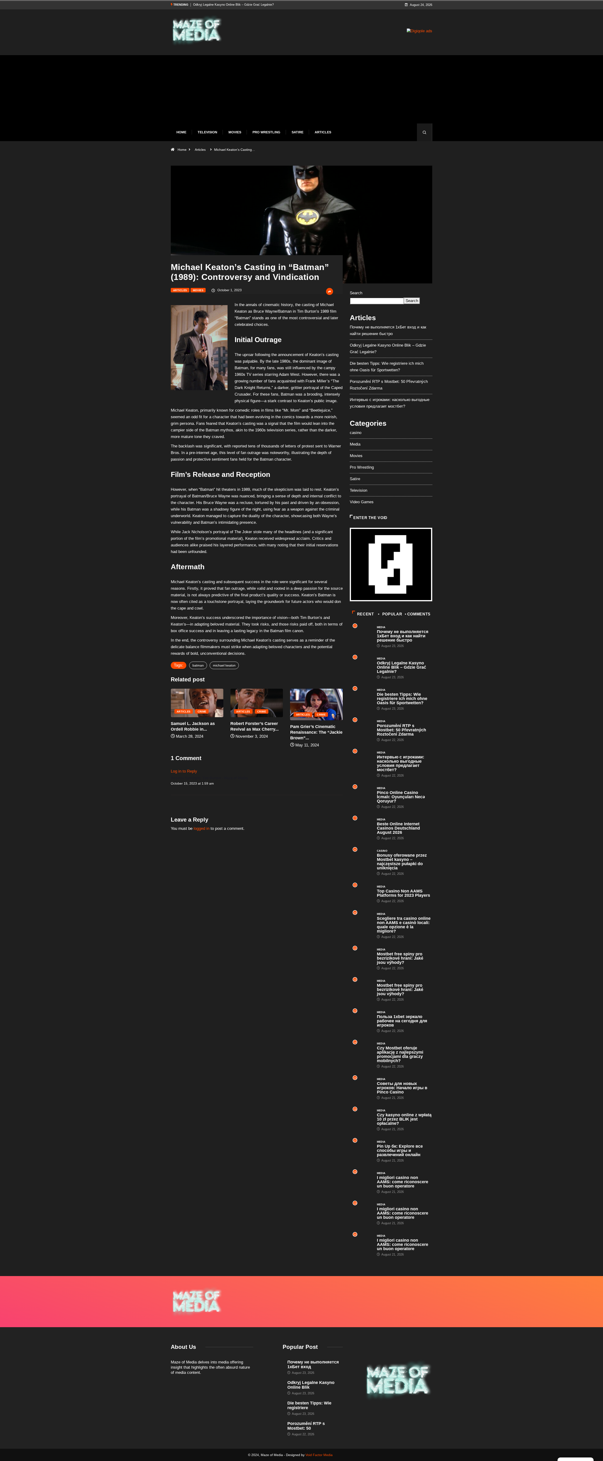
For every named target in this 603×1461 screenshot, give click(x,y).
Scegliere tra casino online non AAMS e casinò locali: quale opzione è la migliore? (404, 924)
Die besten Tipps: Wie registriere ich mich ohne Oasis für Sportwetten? (241, 4)
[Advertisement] (301, 93)
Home (181, 132)
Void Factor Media (319, 1455)
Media (355, 444)
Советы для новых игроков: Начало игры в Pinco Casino (402, 1087)
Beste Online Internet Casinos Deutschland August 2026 (398, 828)
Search (356, 293)
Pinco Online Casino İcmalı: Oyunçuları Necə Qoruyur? (401, 796)
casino (355, 432)
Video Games (362, 502)
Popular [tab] (392, 614)
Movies (234, 132)
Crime (202, 711)
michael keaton (224, 665)
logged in (201, 828)
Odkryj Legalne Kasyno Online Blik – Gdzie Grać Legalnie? (401, 667)
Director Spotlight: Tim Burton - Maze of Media (209, 778)
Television (207, 132)
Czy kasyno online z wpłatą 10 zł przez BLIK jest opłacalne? (404, 1119)
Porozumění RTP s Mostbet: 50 (306, 1426)
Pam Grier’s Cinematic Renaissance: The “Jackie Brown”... (256, 732)
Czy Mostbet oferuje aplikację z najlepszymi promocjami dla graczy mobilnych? (400, 1054)
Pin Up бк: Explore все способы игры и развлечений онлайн (400, 1150)
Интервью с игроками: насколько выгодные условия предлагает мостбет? (400, 763)
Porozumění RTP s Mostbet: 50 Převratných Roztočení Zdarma (401, 730)
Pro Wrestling (266, 132)
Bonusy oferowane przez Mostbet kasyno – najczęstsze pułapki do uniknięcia (402, 861)
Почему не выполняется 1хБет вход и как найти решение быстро (402, 636)
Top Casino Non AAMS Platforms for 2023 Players (403, 893)
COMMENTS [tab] (419, 614)
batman (198, 665)
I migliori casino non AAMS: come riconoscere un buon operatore (402, 1181)
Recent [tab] (365, 614)
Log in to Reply (184, 771)
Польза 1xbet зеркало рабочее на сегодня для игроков (402, 1020)
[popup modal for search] (424, 132)
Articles (323, 132)
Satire (297, 132)
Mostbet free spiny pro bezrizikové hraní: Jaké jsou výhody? (400, 958)
